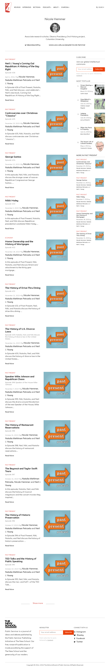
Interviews (26, 7)
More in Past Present (86, 155)
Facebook (80, 638)
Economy (9, 238)
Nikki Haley (11, 201)
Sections (36, 7)
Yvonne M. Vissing (86, 148)
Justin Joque (84, 93)
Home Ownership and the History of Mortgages (84, 215)
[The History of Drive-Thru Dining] (99, 236)
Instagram (81, 632)
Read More (9, 100)
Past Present (10, 59)
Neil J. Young (80, 172)
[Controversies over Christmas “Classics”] (99, 164)
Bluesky (80, 635)
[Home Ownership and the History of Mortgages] (99, 215)
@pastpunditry (33, 45)
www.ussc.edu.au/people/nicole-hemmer (67, 45)
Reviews (17, 7)
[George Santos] (99, 182)
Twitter (79, 642)
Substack (79, 75)
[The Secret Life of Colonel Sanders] (99, 146)
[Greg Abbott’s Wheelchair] (99, 104)
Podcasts (46, 7)
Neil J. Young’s (22, 67)
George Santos (13, 157)
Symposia (65, 7)
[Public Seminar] (8, 7)
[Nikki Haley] (99, 199)
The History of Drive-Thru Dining (22, 288)
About (55, 7)
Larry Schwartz (85, 120)
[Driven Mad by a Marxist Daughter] (99, 90)
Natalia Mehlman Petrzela (18, 80)
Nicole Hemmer (26, 77)
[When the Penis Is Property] (99, 132)
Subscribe (99, 69)
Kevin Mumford (85, 134)
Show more (38, 603)
